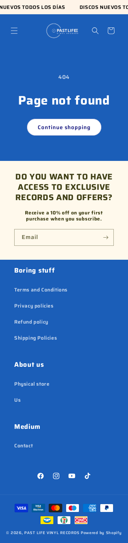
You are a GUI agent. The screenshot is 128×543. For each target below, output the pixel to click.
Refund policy (31, 322)
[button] (14, 31)
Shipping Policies (35, 338)
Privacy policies (34, 306)
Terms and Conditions (41, 290)
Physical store (31, 384)
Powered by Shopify (101, 533)
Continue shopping (64, 127)
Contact (23, 446)
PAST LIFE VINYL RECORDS (52, 533)
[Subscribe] (105, 237)
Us (17, 400)
